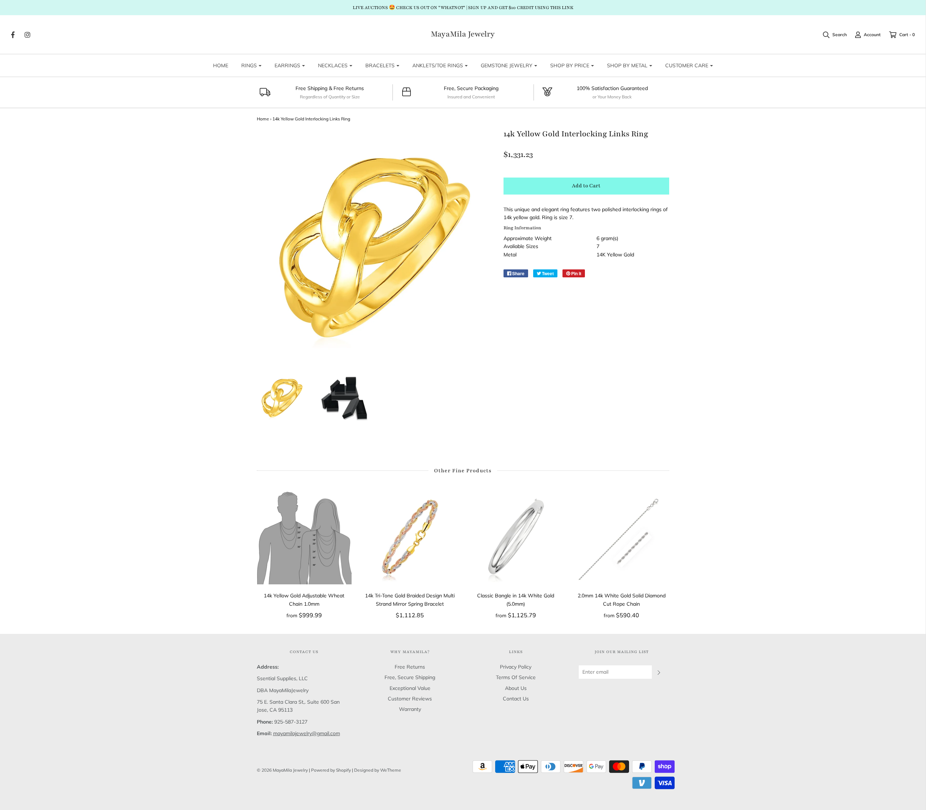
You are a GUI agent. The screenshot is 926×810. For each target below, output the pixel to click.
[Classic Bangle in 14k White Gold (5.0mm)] (516, 537)
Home (263, 119)
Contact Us (516, 698)
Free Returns (410, 667)
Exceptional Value (410, 688)
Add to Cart (586, 185)
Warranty (410, 709)
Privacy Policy (515, 667)
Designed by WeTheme (377, 770)
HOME (220, 65)
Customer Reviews (410, 698)
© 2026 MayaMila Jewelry (282, 770)
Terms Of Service (516, 677)
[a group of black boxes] (343, 398)
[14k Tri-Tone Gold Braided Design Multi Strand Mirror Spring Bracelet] (410, 537)
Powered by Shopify (331, 770)
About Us (516, 688)
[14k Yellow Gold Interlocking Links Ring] (282, 398)
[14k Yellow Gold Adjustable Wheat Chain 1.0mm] (304, 537)
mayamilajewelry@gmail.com (306, 733)
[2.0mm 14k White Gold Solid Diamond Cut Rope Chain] (621, 537)
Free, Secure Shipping (410, 677)
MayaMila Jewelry (463, 34)
